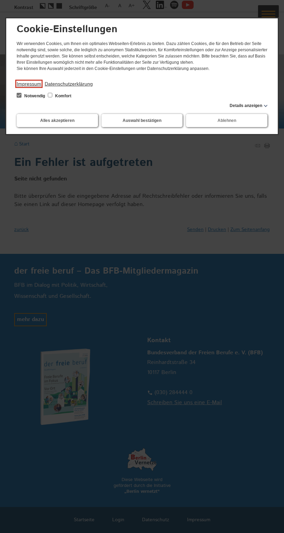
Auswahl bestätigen (142, 120)
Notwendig (34, 96)
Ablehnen (227, 120)
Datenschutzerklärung (69, 84)
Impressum (29, 84)
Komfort (62, 96)
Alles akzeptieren (57, 120)
